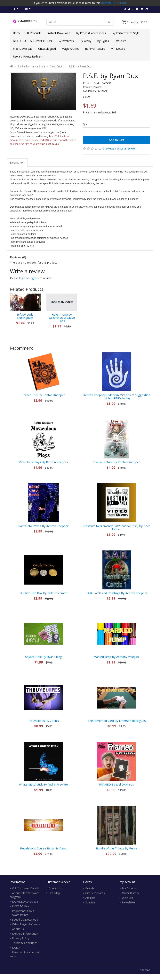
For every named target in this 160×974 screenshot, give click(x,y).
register (34, 278)
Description (17, 162)
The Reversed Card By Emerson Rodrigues (117, 721)
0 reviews (108, 148)
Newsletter (129, 902)
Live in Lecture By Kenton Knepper (116, 462)
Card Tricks (57, 66)
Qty (85, 124)
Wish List (127, 898)
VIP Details (118, 48)
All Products (34, 33)
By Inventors (66, 41)
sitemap (145, 970)
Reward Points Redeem (28, 56)
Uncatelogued (47, 48)
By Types (103, 41)
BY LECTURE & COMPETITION (32, 41)
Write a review (126, 148)
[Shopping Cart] (141, 9)
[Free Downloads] (137, 9)
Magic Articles (70, 48)
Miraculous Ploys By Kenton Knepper (43, 462)
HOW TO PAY (20, 906)
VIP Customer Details (25, 888)
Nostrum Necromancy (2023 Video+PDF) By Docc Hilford (116, 527)
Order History (130, 893)
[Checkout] (147, 9)
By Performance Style (125, 33)
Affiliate (90, 898)
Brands (89, 888)
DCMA (16, 947)
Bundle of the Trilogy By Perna (116, 848)
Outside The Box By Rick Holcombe (43, 593)
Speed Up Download (25, 919)
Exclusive (120, 41)
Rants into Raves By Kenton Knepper (43, 526)
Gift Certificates (95, 893)
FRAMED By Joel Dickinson (116, 784)
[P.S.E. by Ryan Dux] (43, 91)
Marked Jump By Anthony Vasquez (117, 657)
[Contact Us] (124, 9)
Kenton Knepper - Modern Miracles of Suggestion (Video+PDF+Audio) (116, 396)
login (22, 278)
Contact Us (56, 888)
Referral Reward (95, 48)
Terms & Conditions (24, 943)
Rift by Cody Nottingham (25, 316)
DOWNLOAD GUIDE (114, 3)
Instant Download (58, 33)
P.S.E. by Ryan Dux (80, 66)
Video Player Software (26, 924)
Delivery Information (25, 933)
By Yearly (85, 41)
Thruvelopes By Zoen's (43, 721)
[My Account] (130, 9)
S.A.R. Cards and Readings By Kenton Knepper (117, 593)
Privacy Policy (20, 938)
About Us (18, 929)
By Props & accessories (91, 33)
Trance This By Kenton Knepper (43, 395)
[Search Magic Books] (109, 22)
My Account (129, 888)
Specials (90, 902)
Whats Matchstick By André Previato (43, 784)
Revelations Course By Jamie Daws (43, 848)
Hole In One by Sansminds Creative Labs (62, 317)
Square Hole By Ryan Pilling (43, 657)
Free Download (22, 48)
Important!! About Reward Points (22, 913)
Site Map (54, 893)
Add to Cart (116, 140)
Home (17, 33)
